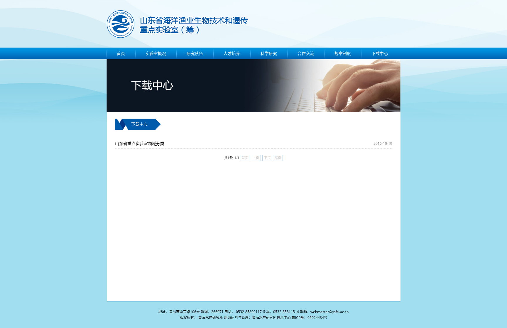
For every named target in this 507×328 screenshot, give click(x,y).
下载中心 (379, 53)
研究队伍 (195, 53)
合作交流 (306, 53)
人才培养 (232, 53)
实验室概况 (156, 53)
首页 (121, 53)
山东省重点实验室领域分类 (139, 143)
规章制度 (342, 53)
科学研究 (269, 53)
